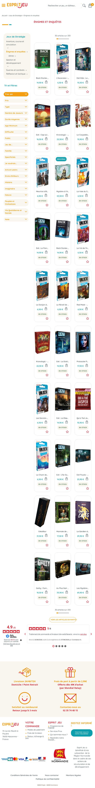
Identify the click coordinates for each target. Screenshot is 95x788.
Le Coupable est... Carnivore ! (83, 135)
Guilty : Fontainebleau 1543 (42, 588)
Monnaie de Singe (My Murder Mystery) (62, 531)
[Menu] (3, 5)
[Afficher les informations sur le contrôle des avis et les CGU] (21, 640)
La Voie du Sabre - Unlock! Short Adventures (83, 191)
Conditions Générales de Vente (24, 775)
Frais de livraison (34, 733)
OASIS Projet (41, 785)
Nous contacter (52, 775)
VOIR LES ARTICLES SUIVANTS (63, 620)
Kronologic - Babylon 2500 (62, 135)
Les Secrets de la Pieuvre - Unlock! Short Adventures (42, 418)
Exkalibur (42, 531)
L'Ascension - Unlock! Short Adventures (62, 78)
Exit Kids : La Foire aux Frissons (83, 78)
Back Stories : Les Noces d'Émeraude (42, 78)
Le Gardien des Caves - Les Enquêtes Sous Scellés (83, 531)
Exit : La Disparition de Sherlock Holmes (62, 418)
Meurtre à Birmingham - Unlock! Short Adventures (42, 191)
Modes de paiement (36, 730)
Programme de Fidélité (55, 727)
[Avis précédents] (25, 634)
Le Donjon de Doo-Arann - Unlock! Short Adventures (42, 305)
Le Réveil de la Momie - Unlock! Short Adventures (62, 305)
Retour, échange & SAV (34, 737)
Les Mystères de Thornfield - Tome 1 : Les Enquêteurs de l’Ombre (83, 588)
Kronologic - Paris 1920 (42, 361)
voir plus (83, 634)
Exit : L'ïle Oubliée (62, 475)
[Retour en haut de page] (90, 780)
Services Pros (56, 731)
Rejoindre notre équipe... (56, 739)
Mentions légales (73, 775)
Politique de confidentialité (47, 779)
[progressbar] (63, 38)
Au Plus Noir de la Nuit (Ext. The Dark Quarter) (62, 588)
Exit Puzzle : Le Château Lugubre (83, 475)
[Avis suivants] (91, 634)
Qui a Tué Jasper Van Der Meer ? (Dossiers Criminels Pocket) (83, 418)
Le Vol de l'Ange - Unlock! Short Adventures (83, 248)
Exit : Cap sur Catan (42, 135)
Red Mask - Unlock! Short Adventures (83, 305)
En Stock (42, 87)
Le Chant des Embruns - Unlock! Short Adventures (42, 475)
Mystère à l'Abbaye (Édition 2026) (62, 191)
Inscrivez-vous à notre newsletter (81, 733)
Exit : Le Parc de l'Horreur (42, 248)
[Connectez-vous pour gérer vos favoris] (47, 91)
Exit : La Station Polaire (62, 361)
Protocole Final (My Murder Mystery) (83, 361)
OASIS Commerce (52, 785)
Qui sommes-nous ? (58, 734)
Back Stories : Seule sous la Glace (62, 248)
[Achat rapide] (46, 82)
